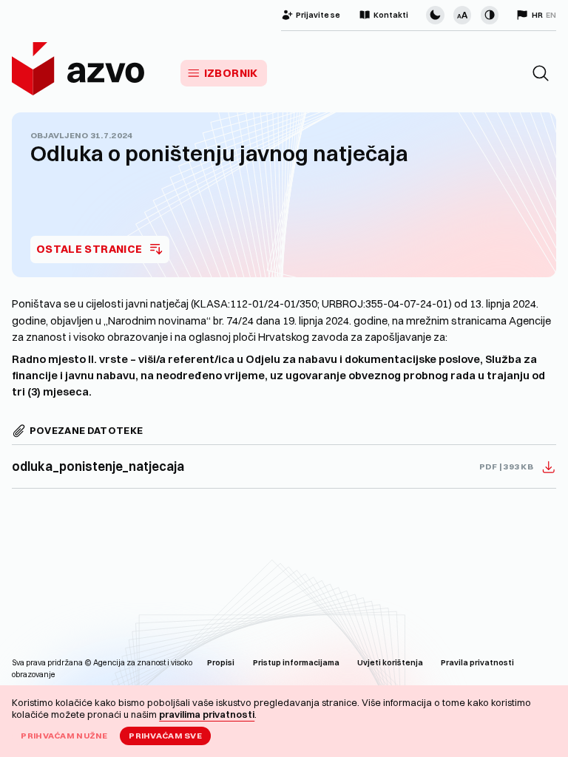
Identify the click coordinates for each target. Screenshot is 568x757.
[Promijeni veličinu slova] (462, 15)
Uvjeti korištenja (390, 663)
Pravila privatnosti (477, 663)
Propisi (220, 663)
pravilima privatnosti (206, 714)
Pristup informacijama (296, 663)
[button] (540, 73)
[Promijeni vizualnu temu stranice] (435, 15)
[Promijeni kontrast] (489, 15)
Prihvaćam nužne (64, 735)
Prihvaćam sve (165, 735)
